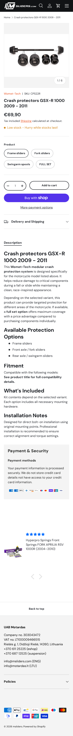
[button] (58, 6)
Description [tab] (13, 243)
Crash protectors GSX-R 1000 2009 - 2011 (37, 17)
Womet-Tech (12, 93)
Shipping (26, 121)
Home (7, 17)
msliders (17, 726)
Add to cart (49, 185)
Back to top (36, 608)
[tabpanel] (36, 344)
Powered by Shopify (34, 726)
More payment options (36, 207)
